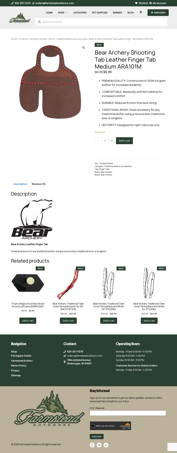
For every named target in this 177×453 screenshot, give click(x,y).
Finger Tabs (104, 169)
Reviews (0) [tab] (39, 184)
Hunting (34, 38)
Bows (51, 38)
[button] (83, 47)
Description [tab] (20, 184)
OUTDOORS (80, 12)
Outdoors (23, 38)
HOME (49, 12)
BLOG (130, 12)
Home (14, 38)
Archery (43, 38)
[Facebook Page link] (92, 446)
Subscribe (96, 436)
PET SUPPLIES (99, 12)
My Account (159, 3)
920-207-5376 (23, 3)
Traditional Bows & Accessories (72, 38)
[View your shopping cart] (140, 12)
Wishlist (143, 3)
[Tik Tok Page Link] (106, 446)
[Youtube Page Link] (99, 446)
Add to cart (124, 140)
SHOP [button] (61, 12)
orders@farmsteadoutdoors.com (55, 3)
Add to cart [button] (27, 320)
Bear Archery (106, 172)
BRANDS (117, 12)
